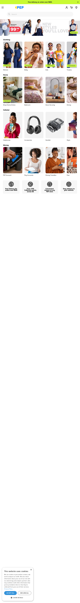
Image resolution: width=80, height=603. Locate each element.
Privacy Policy (8, 589)
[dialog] (17, 584)
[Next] (73, 27)
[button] (71, 7)
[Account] (66, 7)
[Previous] (4, 27)
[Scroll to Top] (76, 591)
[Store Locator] (76, 7)
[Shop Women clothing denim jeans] (40, 27)
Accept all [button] (10, 593)
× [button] (31, 570)
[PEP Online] (19, 7)
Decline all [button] (24, 593)
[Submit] (9, 14)
